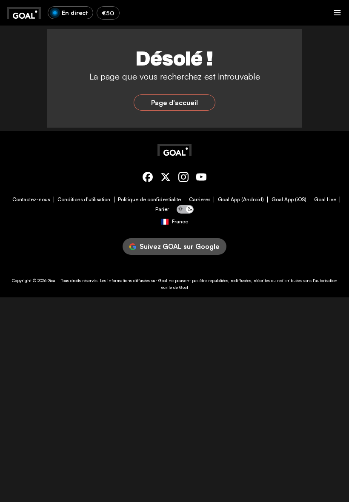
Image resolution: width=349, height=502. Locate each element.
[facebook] (147, 178)
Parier (162, 209)
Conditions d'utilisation (83, 200)
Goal (52, 280)
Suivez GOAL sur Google (180, 246)
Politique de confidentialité (149, 200)
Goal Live (325, 200)
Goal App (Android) (241, 200)
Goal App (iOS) (289, 200)
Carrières (199, 200)
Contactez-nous (31, 200)
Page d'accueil (174, 102)
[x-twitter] (165, 178)
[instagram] (183, 178)
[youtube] (201, 178)
